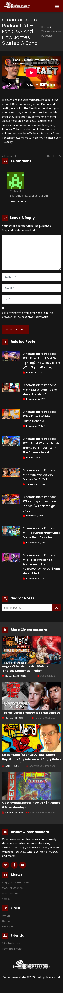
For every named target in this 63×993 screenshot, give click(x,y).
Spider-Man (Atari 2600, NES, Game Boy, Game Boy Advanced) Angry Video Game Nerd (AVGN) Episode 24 (31, 759)
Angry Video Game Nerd (42, 765)
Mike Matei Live (11, 943)
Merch (6, 915)
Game (6, 921)
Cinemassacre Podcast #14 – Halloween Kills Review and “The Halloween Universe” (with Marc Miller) (41, 564)
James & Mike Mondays (42, 812)
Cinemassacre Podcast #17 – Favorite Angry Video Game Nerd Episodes (42, 532)
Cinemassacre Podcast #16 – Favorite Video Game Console (39, 416)
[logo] (9, 4)
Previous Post (12, 156)
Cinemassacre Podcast (51, 33)
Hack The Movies (12, 948)
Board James (10, 893)
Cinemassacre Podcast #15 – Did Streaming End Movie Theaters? (40, 389)
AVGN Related (47, 675)
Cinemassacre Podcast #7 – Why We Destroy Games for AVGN (39, 474)
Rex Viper (7, 926)
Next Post (53, 156)
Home (45, 27)
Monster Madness (45, 717)
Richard (15, 191)
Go (56, 607)
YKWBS (6, 899)
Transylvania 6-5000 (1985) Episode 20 (31, 713)
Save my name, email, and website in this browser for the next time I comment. (27, 315)
